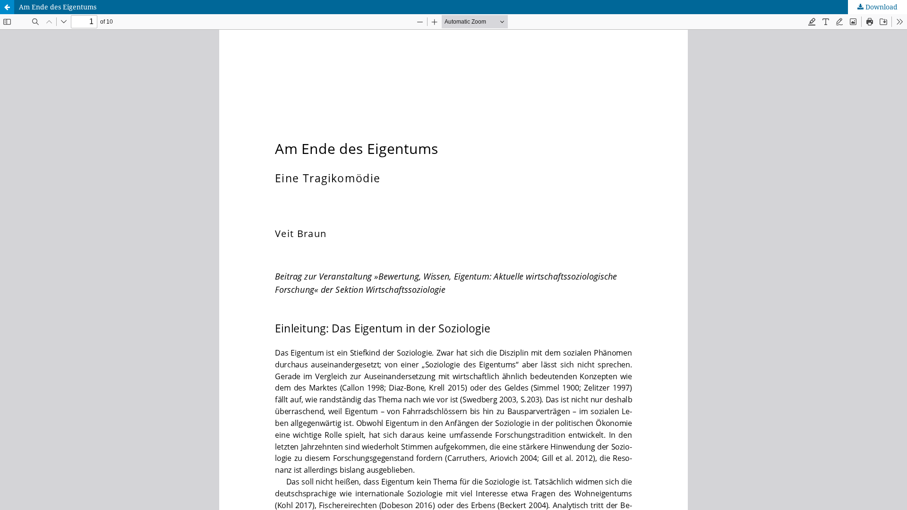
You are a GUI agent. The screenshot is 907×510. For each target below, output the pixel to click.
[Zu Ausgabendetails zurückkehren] (7, 7)
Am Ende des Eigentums (57, 6)
